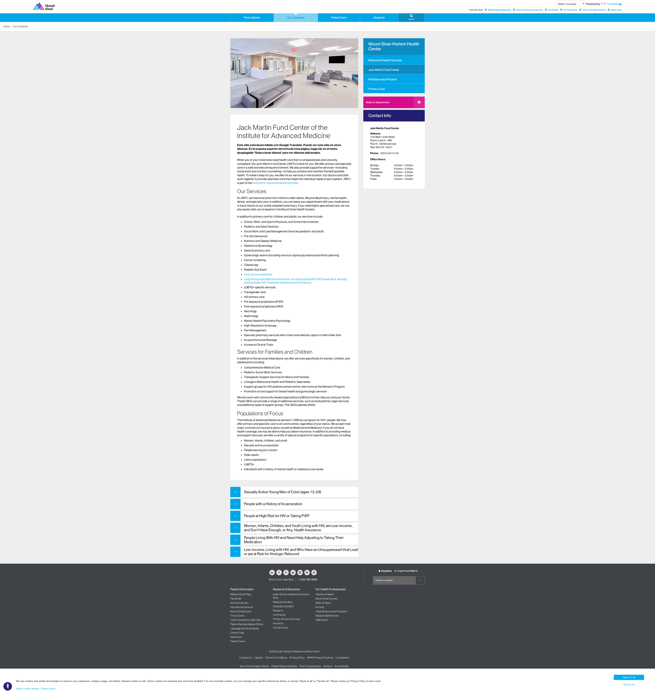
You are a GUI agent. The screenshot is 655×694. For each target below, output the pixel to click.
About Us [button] (379, 17)
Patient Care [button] (339, 17)
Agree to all (629, 677)
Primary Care (376, 89)
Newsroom (236, 637)
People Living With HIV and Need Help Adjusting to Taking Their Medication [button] (294, 539)
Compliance (342, 657)
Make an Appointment (377, 102)
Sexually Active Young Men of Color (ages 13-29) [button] (282, 492)
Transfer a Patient (325, 594)
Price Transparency (310, 666)
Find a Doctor (237, 615)
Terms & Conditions (276, 657)
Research (278, 610)
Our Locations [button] (295, 17)
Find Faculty (279, 614)
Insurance (278, 623)
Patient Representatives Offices (246, 624)
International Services (241, 607)
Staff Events (322, 619)
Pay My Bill (553, 10)
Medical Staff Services (327, 615)
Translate (612, 4)
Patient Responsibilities (284, 666)
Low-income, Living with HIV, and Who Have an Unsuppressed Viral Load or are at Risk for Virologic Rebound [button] (301, 551)
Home (6, 26)
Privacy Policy (297, 657)
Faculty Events (280, 627)
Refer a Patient (323, 602)
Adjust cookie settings (27, 688)
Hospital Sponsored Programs (331, 611)
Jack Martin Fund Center (383, 69)
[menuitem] (394, 59)
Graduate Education (283, 606)
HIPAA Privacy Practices (320, 657)
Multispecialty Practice (382, 79)
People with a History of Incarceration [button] (273, 504)
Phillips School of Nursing (286, 619)
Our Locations (20, 26)
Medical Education (283, 602)
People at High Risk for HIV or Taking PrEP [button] (276, 516)
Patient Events (237, 641)
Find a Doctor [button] (252, 17)
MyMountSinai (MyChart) (499, 10)
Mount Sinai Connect (327, 598)
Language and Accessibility (244, 628)
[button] (411, 17)
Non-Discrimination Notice (254, 666)
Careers (258, 657)
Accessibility (342, 666)
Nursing (320, 607)
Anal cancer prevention (258, 274)
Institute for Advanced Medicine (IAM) (275, 183)
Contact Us (245, 657)
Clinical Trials (237, 632)
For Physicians (570, 10)
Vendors (327, 666)
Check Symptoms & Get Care (529, 10)
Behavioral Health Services (385, 60)
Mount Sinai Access (240, 611)
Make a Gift (616, 10)
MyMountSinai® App (240, 594)
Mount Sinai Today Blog (281, 579)
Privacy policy (48, 688)
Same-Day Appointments (594, 10)
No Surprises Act (239, 602)
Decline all (629, 684)
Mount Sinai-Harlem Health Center (393, 46)
